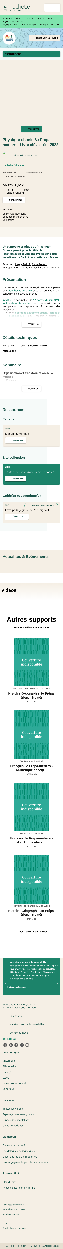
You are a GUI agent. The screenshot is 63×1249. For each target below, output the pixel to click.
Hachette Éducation (14, 165)
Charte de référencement (14, 1228)
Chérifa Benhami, (30, 267)
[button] (44, 38)
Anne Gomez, (39, 264)
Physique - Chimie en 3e (14, 21)
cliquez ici (29, 978)
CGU (5, 1218)
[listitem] (5, 1045)
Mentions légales (11, 1214)
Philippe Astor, (11, 267)
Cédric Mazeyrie (49, 267)
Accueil (6, 18)
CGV (5, 1223)
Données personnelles (13, 1204)
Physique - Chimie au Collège (39, 18)
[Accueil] (16, 7)
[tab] (31, 627)
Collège (17, 18)
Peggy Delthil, (23, 264)
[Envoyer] (54, 987)
